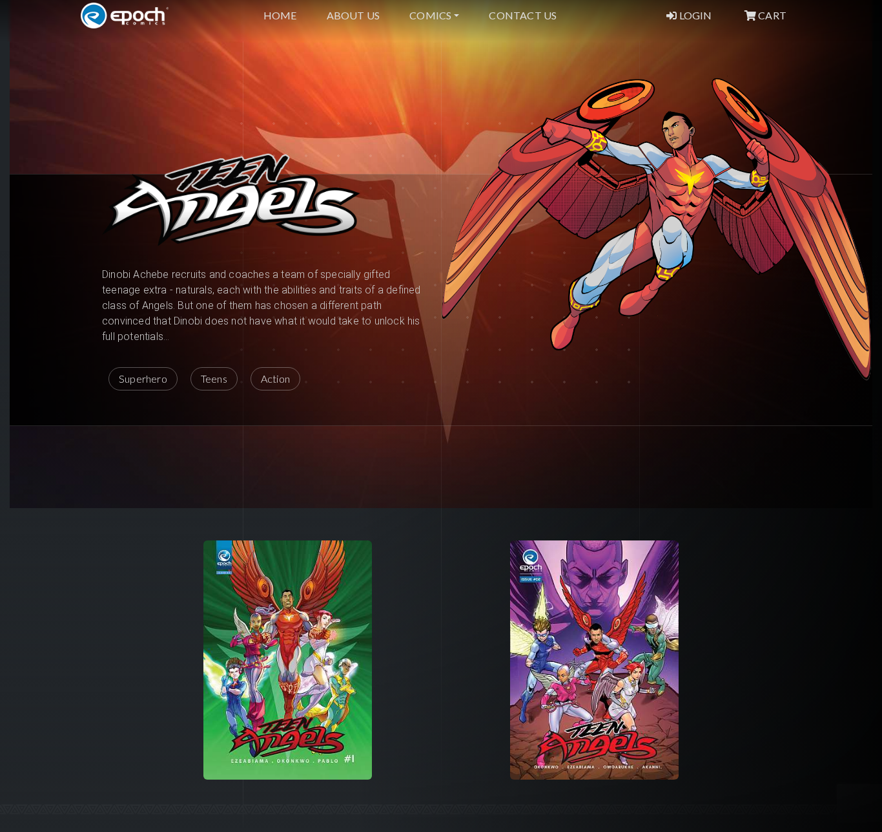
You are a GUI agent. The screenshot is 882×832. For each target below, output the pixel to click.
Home (280, 15)
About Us (353, 15)
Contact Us (523, 15)
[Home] (125, 15)
